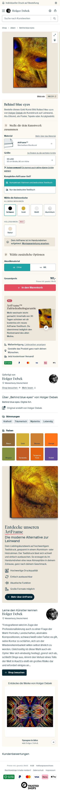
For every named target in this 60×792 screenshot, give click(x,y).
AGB (32, 765)
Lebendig (48, 421)
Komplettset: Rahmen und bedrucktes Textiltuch (30, 182)
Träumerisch (21, 421)
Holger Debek (20, 10)
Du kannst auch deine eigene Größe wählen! (29, 169)
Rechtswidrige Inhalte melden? (18, 770)
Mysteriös (35, 421)
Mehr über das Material (45, 136)
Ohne (19, 267)
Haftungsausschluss (44, 765)
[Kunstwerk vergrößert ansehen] (53, 35)
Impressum (50, 770)
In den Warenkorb (32, 287)
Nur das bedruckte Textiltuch (22, 189)
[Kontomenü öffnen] (50, 11)
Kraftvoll (7, 421)
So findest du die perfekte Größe (41, 153)
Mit (44, 267)
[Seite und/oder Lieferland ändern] (56, 3)
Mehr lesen (28, 387)
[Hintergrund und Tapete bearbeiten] (53, 40)
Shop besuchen (10, 387)
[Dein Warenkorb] (55, 10)
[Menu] (3, 11)
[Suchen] (54, 18)
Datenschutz (38, 770)
